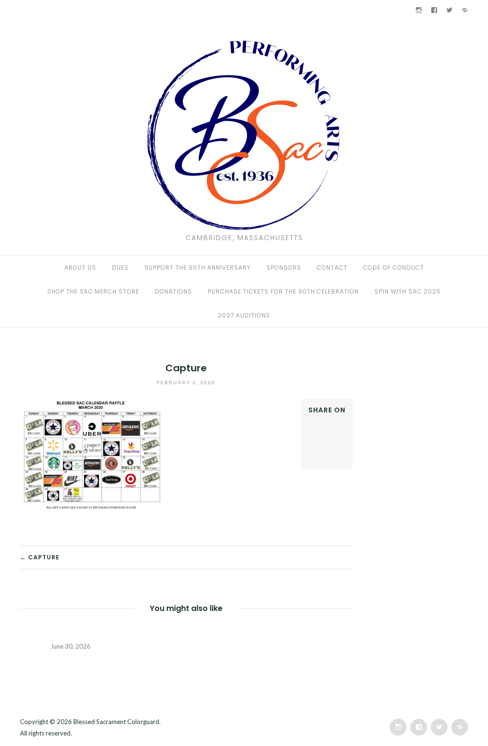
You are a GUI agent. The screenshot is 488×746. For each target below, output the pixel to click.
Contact (332, 267)
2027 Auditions (244, 315)
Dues (120, 267)
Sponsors (283, 267)
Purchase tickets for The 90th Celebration (283, 291)
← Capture (40, 557)
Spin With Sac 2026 (408, 291)
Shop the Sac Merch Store (93, 291)
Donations (173, 291)
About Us (80, 267)
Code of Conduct (393, 267)
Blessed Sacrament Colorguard (116, 721)
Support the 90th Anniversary (197, 267)
